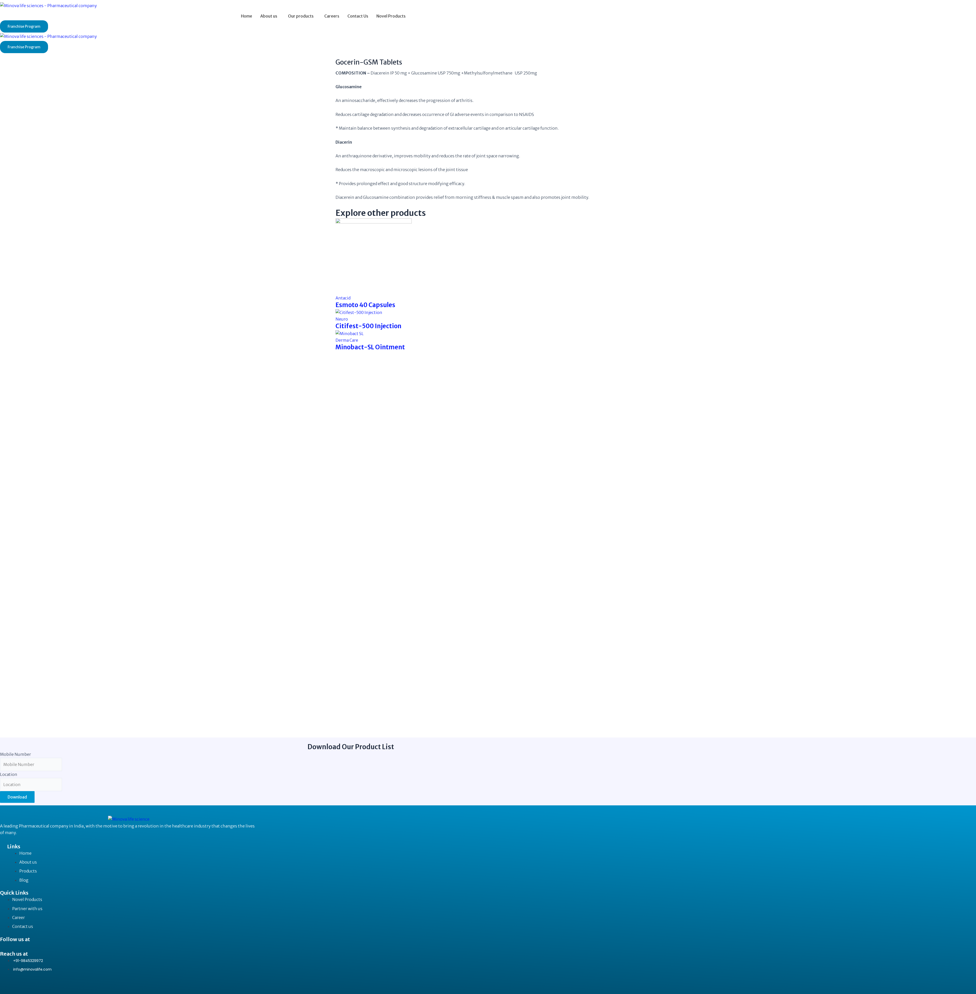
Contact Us (357, 16)
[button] (270, 16)
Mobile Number (15, 754)
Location (8, 774)
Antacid (343, 297)
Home (246, 16)
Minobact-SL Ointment (370, 347)
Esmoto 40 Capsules (365, 305)
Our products (301, 16)
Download (17, 797)
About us (268, 16)
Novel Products (391, 16)
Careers (331, 16)
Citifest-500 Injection (368, 326)
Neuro (342, 319)
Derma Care (347, 340)
